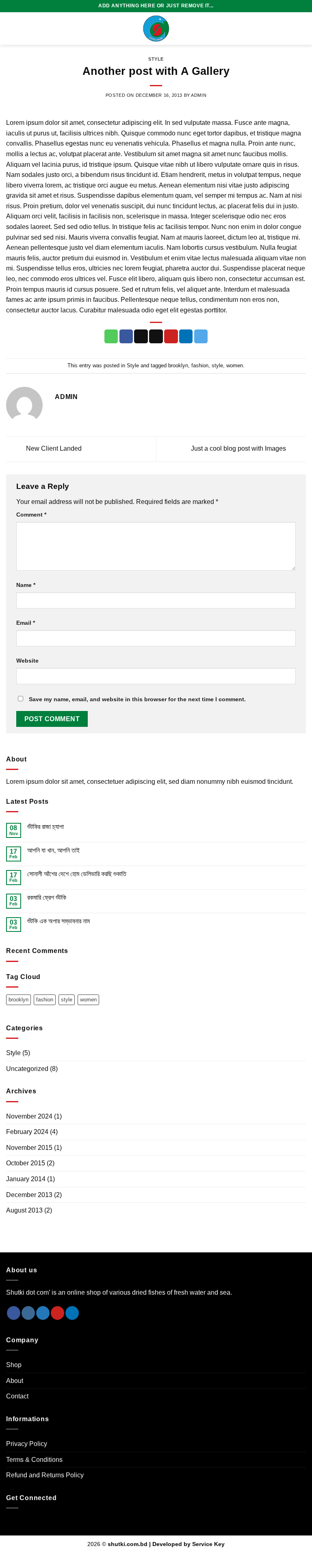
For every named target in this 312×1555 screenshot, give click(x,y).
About (14, 1380)
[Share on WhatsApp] (111, 336)
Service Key (208, 1544)
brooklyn (178, 365)
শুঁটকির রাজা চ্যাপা (45, 826)
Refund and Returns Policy (45, 1475)
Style (156, 59)
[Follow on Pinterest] (57, 1313)
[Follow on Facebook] (13, 1313)
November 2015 (29, 1147)
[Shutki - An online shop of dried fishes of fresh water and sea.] (156, 28)
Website (27, 660)
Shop (14, 1364)
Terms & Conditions (34, 1459)
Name (25, 585)
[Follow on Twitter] (43, 1313)
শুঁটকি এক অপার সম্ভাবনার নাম (58, 921)
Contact (17, 1396)
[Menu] (11, 28)
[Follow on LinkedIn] (72, 1313)
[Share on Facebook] (126, 336)
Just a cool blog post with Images (239, 448)
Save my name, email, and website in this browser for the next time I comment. (137, 699)
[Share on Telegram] (201, 336)
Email (25, 622)
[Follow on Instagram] (28, 1313)
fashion (199, 365)
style (217, 365)
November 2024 (29, 1116)
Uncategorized (27, 1068)
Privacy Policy (26, 1443)
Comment (31, 514)
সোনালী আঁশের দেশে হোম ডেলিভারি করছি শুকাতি (76, 873)
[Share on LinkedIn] (186, 336)
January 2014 (26, 1179)
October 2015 (25, 1163)
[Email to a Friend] (156, 336)
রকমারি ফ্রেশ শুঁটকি (46, 897)
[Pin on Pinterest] (171, 336)
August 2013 (24, 1210)
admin (198, 95)
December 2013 (29, 1194)
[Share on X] (141, 336)
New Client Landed (53, 448)
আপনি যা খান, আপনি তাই (53, 850)
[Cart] (302, 28)
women (234, 365)
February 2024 (27, 1131)
